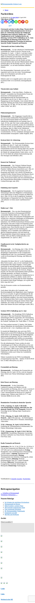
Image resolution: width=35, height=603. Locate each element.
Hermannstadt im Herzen (12, 504)
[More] (27, 21)
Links (3, 594)
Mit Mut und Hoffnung (12, 514)
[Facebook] (2, 21)
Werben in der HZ (7, 599)
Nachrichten (26, 479)
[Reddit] (19, 21)
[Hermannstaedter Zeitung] (11, 4)
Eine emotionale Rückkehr (13, 509)
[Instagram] (6, 21)
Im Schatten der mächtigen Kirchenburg (17, 502)
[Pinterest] (23, 21)
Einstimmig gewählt (11, 513)
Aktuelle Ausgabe (16, 479)
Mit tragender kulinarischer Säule (15, 507)
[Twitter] (9, 21)
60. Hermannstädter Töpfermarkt (15, 511)
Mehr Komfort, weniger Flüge (14, 506)
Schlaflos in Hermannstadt (10, 493)
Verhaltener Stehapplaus (9, 495)
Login (3, 588)
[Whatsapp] (16, 21)
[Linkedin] (12, 21)
